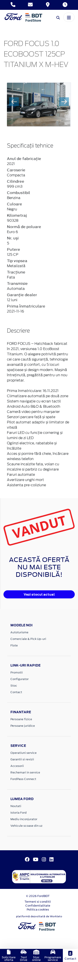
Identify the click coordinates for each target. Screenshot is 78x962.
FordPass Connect (23, 779)
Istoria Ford (18, 813)
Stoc (13, 686)
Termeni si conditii (37, 902)
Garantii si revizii (22, 759)
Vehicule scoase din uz (26, 826)
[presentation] (14, 101)
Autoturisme (19, 632)
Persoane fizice (21, 719)
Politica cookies (38, 909)
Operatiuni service (23, 753)
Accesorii (17, 766)
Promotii (16, 672)
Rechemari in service (25, 772)
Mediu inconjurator (23, 819)
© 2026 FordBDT (38, 896)
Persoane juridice (22, 726)
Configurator (19, 679)
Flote (14, 645)
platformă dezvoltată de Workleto (39, 916)
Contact (16, 692)
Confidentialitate (37, 906)
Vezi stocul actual (39, 594)
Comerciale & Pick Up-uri (28, 639)
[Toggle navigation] (69, 17)
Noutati (15, 806)
